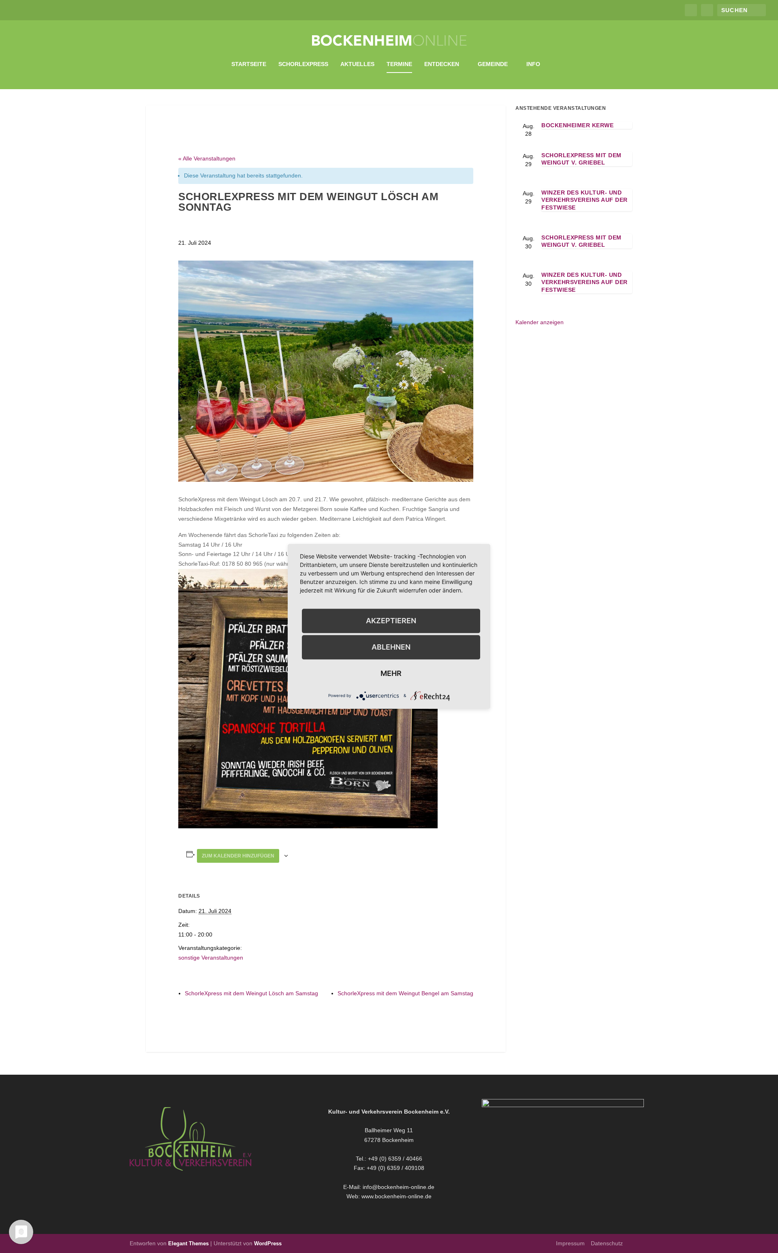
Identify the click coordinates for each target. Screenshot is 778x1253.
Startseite (248, 64)
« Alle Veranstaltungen (206, 158)
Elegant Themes (188, 1243)
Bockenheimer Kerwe (577, 125)
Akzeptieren (391, 620)
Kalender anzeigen (539, 322)
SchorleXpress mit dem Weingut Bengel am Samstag (405, 993)
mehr (391, 673)
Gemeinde (493, 64)
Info (533, 64)
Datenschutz (607, 1243)
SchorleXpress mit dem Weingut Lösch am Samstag (251, 993)
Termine (399, 64)
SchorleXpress (303, 64)
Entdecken (441, 64)
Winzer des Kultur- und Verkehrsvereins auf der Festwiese (584, 199)
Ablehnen (391, 647)
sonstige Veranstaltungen (210, 957)
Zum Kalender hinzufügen (238, 856)
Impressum (570, 1243)
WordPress (268, 1243)
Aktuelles (357, 64)
